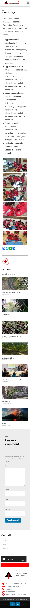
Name (7, 489)
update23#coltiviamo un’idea (11, 292)
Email (7, 499)
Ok (12, 604)
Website (7, 509)
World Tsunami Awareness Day (12, 380)
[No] (28, 602)
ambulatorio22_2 (8, 358)
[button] (28, 3)
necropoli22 (6, 402)
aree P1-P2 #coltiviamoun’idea (12, 336)
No (18, 604)
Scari (4, 423)
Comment (8, 466)
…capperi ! (5, 314)
